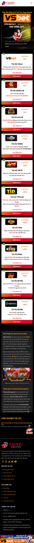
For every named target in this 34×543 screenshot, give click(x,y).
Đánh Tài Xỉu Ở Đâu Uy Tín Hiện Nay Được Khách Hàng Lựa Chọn (16, 423)
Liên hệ (5, 497)
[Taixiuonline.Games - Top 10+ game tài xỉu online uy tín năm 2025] (8, 3)
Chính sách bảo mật (9, 494)
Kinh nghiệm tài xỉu (9, 476)
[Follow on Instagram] (6, 462)
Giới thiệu (6, 488)
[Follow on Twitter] (12, 462)
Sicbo (28, 337)
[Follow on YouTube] (15, 462)
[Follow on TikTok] (9, 462)
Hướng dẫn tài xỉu (8, 479)
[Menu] (31, 3)
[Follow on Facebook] (3, 462)
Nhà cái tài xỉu (7, 473)
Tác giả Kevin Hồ (8, 501)
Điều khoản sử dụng (9, 491)
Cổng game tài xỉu (8, 469)
